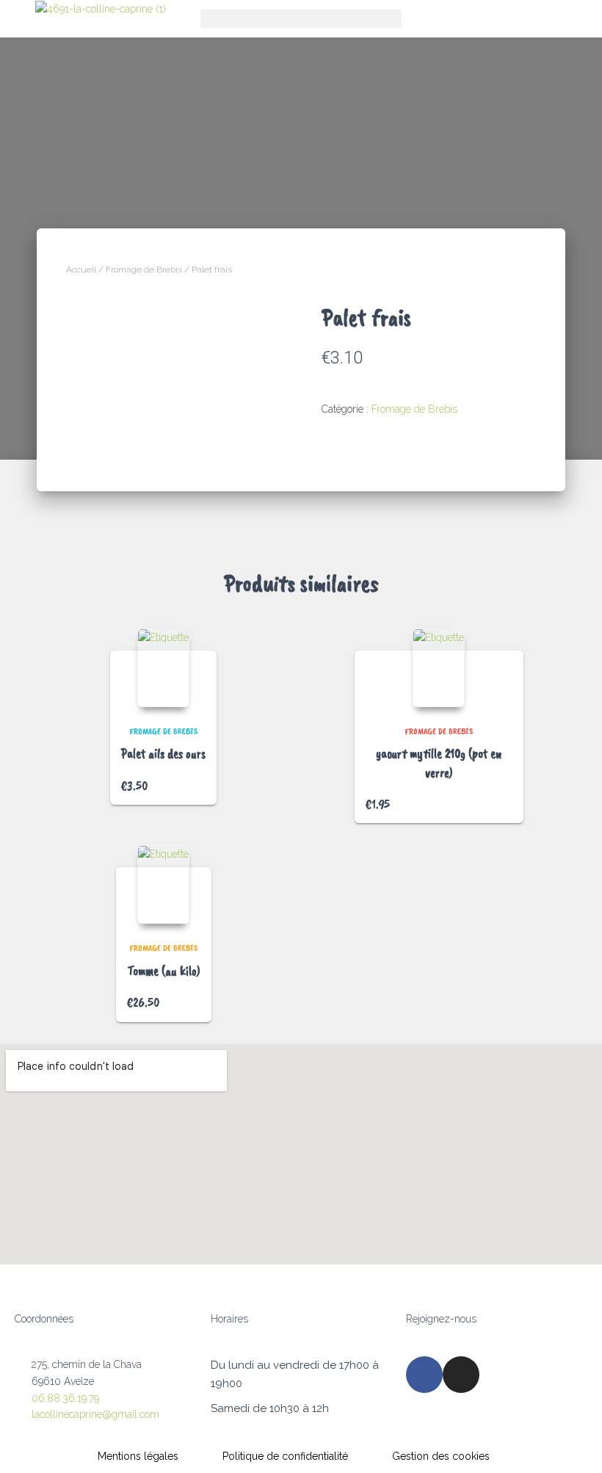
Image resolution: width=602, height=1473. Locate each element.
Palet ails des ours (163, 753)
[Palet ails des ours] (163, 668)
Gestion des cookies (441, 1456)
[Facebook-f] (424, 1374)
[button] (300, 19)
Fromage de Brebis (144, 269)
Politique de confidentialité (285, 1456)
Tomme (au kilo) (163, 971)
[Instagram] (461, 1374)
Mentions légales (138, 1456)
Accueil (81, 269)
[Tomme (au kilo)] (163, 884)
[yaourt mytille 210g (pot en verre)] (439, 668)
